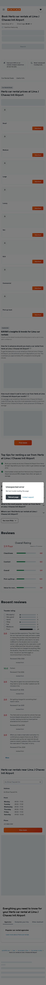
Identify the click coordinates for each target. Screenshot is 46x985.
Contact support (28, 497)
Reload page (13, 497)
